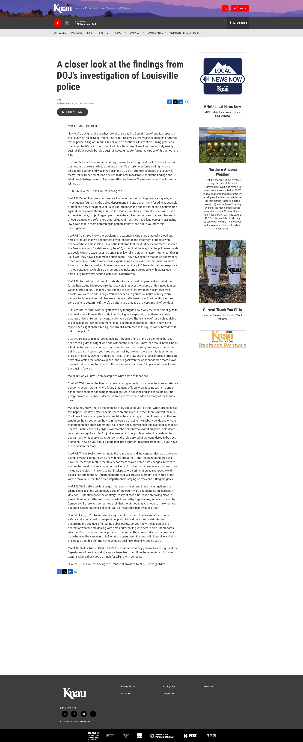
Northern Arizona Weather (222, 172)
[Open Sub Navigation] (94, 33)
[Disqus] (151, 632)
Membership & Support (184, 33)
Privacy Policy (128, 686)
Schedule (60, 33)
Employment (169, 686)
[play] (57, 23)
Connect (135, 33)
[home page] (79, 694)
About (119, 33)
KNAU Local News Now (222, 106)
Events (103, 33)
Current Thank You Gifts (222, 309)
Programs (75, 33)
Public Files (126, 693)
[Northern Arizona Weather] (222, 145)
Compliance (155, 33)
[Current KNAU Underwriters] (222, 339)
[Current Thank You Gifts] (222, 271)
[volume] (67, 22)
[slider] (72, 22)
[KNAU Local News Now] (222, 76)
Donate (241, 8)
